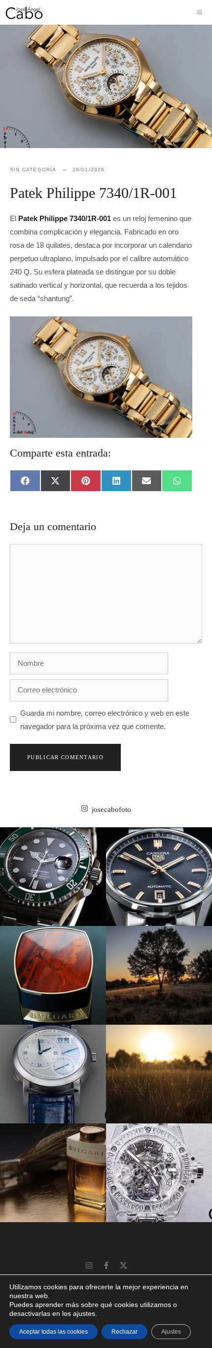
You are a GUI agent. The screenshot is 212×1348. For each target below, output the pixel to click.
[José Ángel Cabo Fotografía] (24, 12)
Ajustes (171, 1331)
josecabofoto (111, 809)
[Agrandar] (179, 329)
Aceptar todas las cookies (53, 1331)
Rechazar (124, 1331)
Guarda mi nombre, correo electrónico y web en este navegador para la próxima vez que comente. (104, 720)
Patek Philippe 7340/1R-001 (64, 218)
